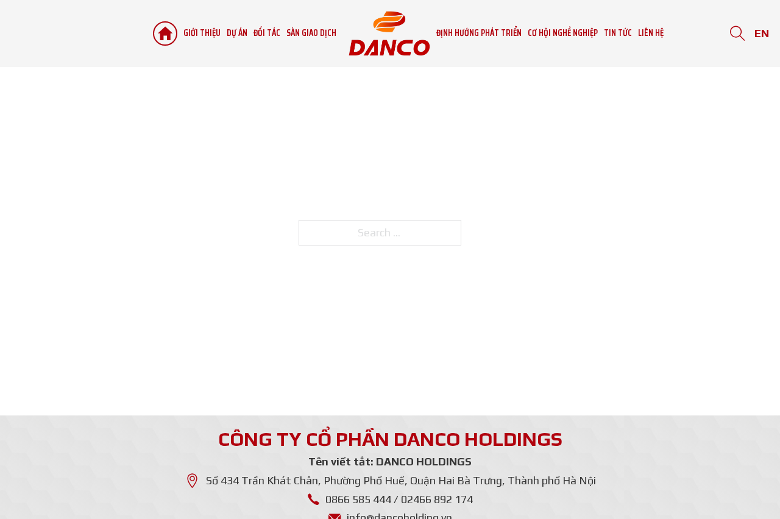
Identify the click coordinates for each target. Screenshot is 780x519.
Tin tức (618, 33)
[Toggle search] (737, 34)
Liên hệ (651, 33)
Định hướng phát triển (479, 33)
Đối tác (267, 33)
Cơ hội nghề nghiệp (563, 33)
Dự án (237, 33)
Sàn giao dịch (311, 33)
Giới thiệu (202, 33)
